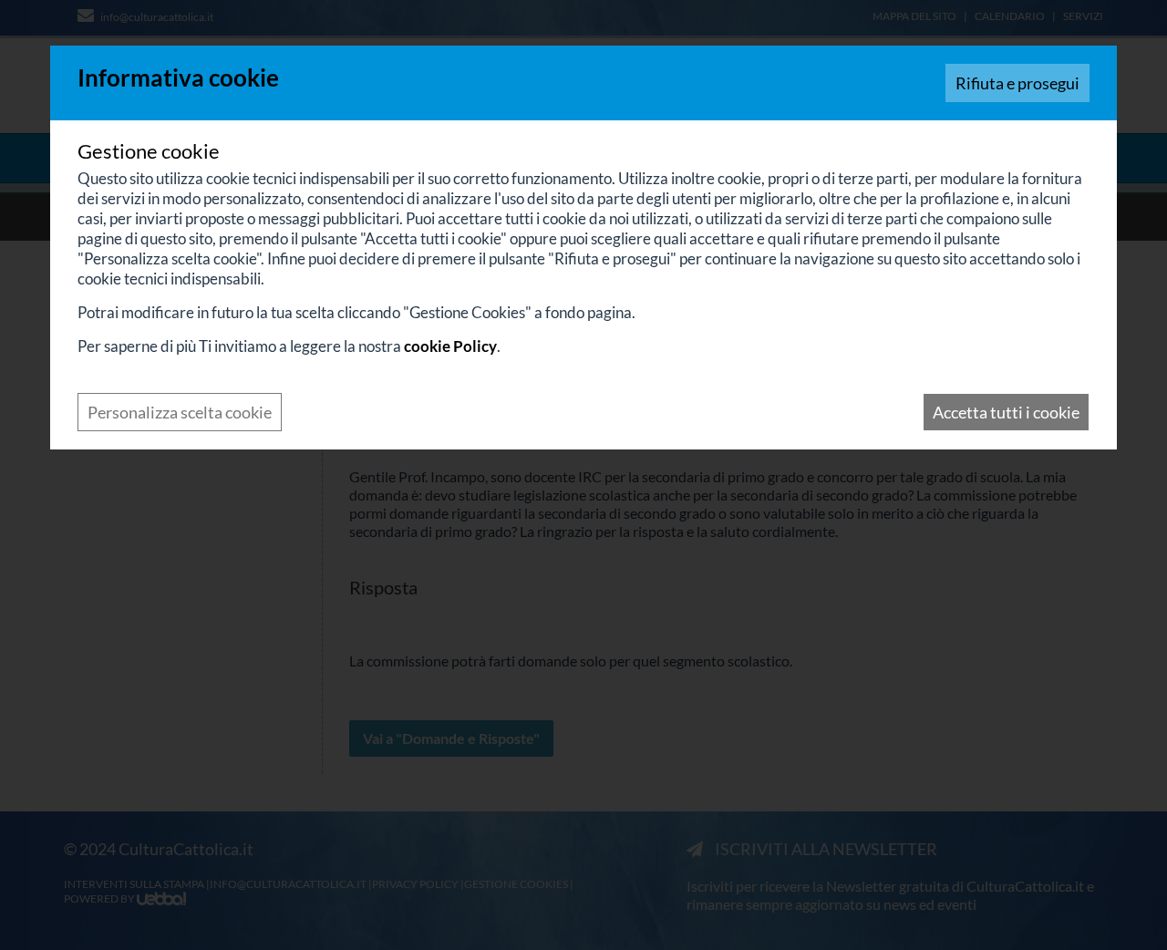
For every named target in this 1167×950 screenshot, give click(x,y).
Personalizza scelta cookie (180, 412)
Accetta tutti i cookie (1006, 412)
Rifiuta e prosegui (1017, 83)
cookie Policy (450, 346)
